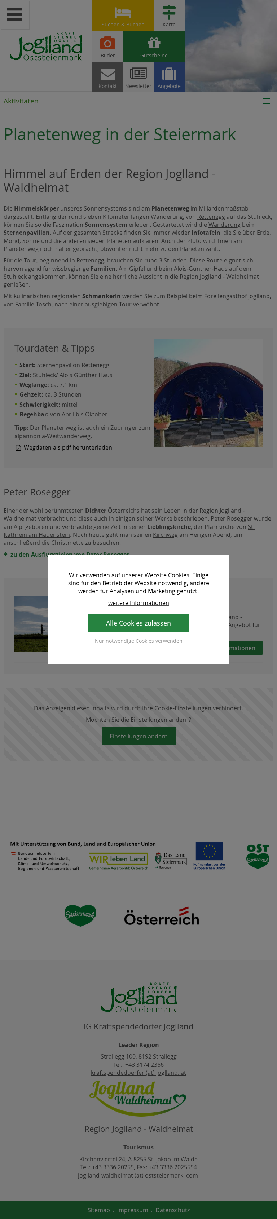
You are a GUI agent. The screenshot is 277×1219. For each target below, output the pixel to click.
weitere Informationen (138, 602)
